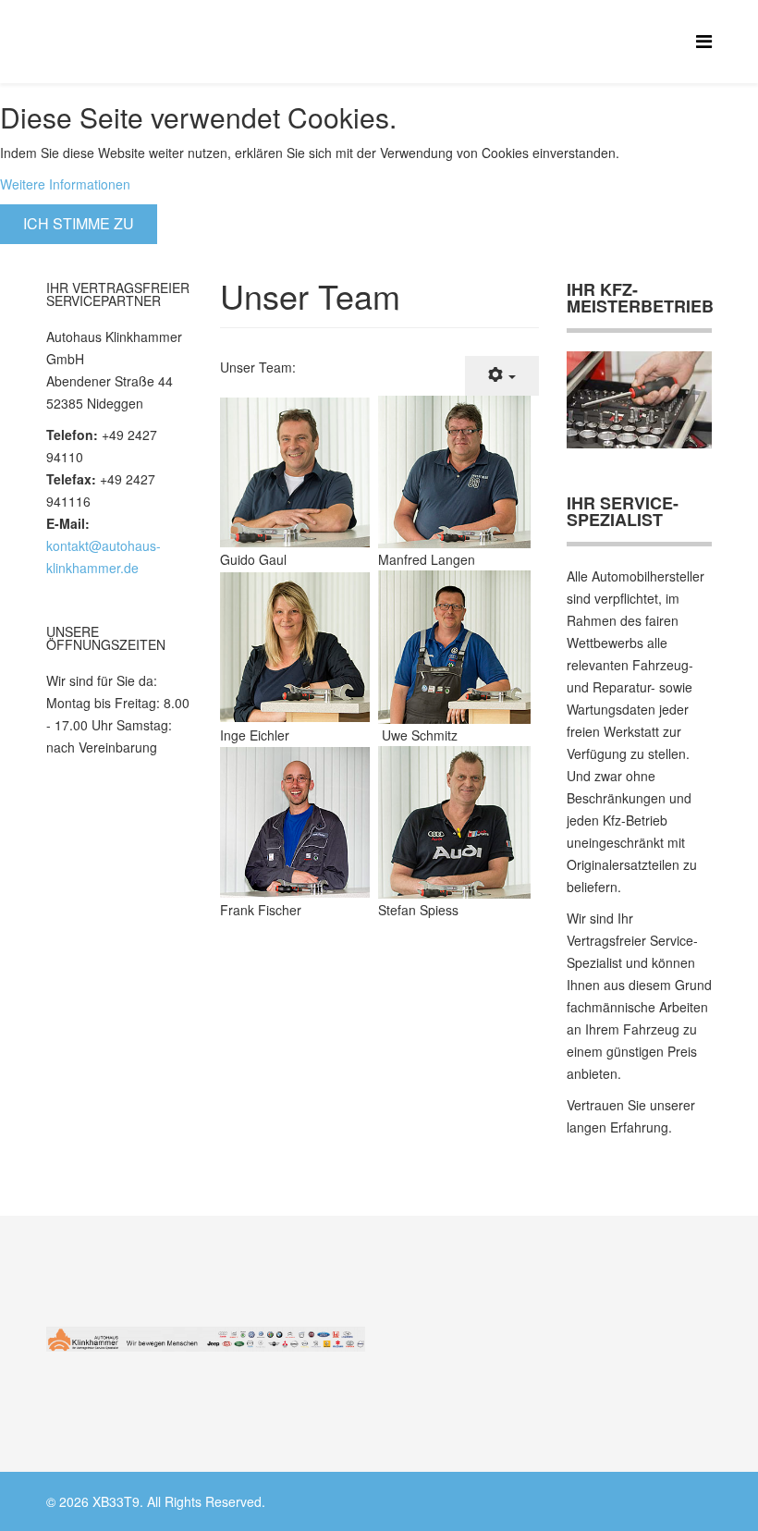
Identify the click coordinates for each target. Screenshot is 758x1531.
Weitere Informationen (65, 184)
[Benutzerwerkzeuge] (502, 376)
